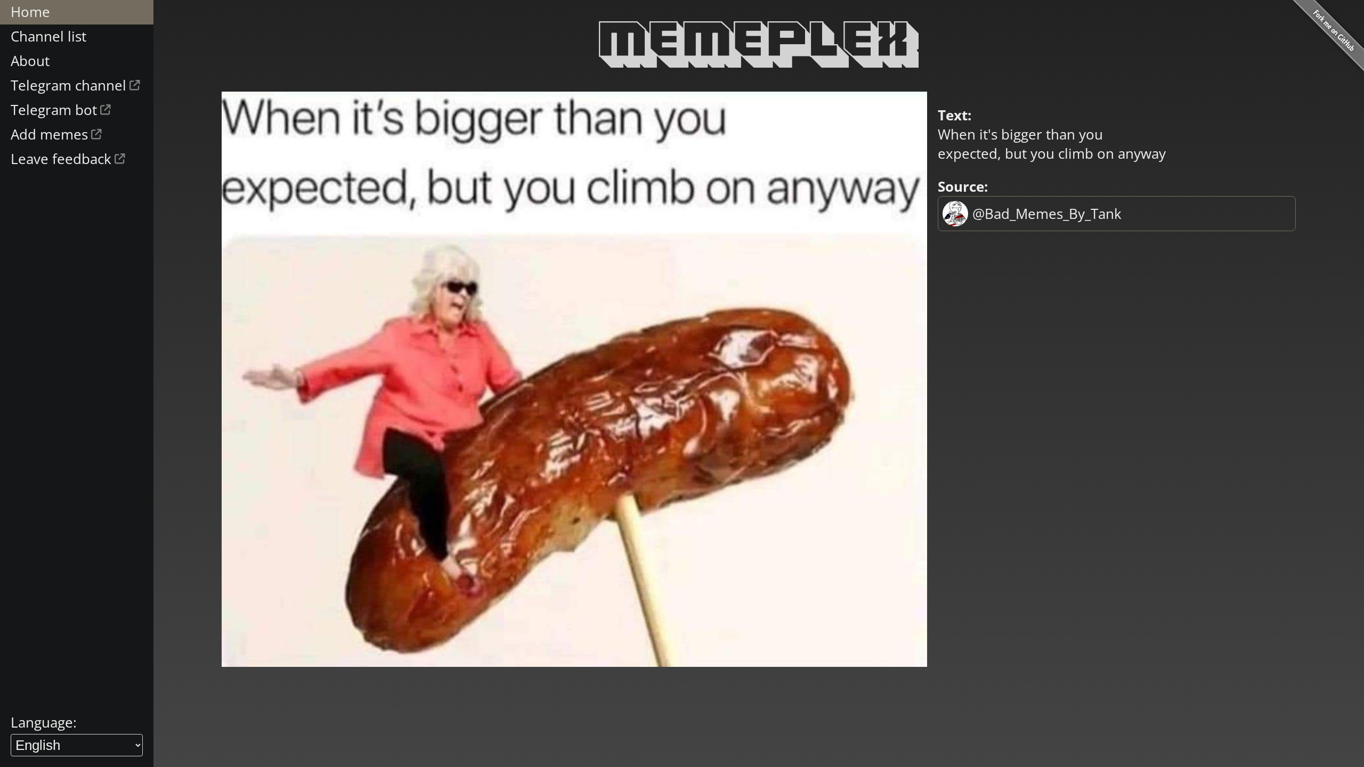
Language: (44, 722)
